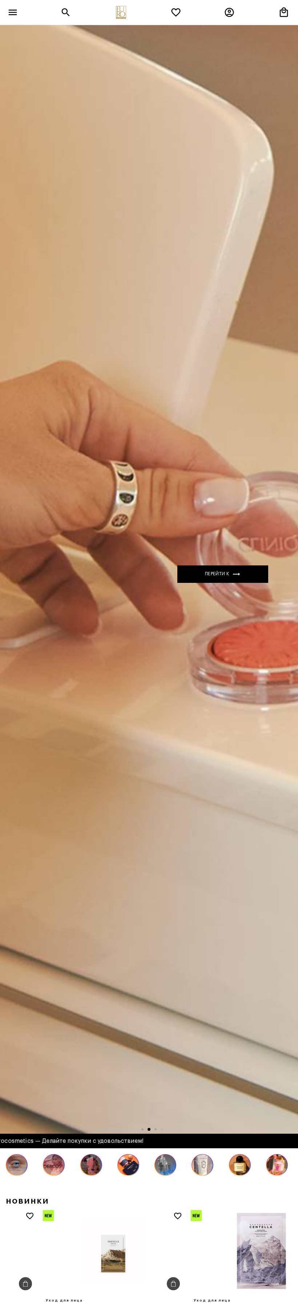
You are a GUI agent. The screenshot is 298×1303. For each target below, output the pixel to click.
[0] (175, 12)
